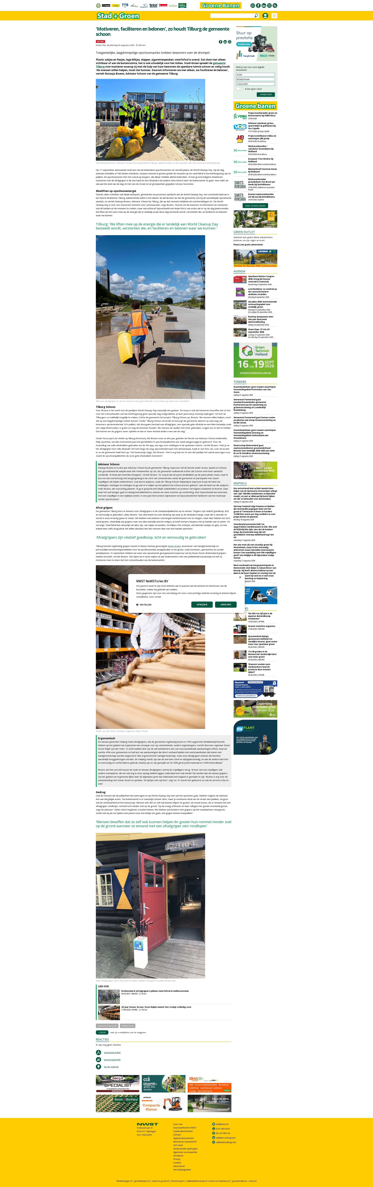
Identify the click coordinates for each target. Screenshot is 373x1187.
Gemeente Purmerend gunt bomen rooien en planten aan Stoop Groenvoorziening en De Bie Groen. (255, 420)
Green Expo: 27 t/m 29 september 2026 (258, 330)
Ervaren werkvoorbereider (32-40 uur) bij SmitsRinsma (261, 195)
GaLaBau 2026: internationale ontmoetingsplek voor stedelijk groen (262, 304)
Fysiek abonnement (183, 1131)
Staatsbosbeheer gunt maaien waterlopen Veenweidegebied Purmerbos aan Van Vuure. (255, 389)
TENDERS (240, 382)
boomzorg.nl (177, 1180)
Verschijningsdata (182, 1169)
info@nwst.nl (222, 1124)
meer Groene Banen (255, 205)
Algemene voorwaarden (185, 1152)
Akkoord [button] (226, 604)
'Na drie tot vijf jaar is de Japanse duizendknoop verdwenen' (260, 616)
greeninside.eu (239, 1180)
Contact (177, 1134)
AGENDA (239, 271)
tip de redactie (111, 1066)
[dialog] (186, 593)
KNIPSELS (240, 483)
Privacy (177, 1159)
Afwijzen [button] (202, 604)
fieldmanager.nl (124, 1180)
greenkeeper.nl (141, 1180)
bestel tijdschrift (112, 1059)
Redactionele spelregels (185, 1148)
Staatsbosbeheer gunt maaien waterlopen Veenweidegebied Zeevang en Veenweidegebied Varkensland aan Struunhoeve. (255, 434)
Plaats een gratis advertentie (248, 244)
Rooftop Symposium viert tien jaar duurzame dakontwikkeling (260, 319)
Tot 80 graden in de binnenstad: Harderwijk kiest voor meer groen (262, 654)
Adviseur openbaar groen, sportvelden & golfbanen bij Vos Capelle (262, 126)
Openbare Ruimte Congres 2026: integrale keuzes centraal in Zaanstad (261, 279)
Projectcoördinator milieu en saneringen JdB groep (262, 137)
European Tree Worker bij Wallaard (260, 160)
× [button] (240, 577)
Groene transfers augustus (261, 626)
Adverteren (179, 1166)
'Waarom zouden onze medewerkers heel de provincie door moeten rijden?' (259, 668)
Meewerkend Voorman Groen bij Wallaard (262, 170)
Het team (178, 1145)
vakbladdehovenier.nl (196, 1180)
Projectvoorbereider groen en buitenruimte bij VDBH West (262, 114)
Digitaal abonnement (183, 1138)
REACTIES (102, 1039)
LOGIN (102, 1032)
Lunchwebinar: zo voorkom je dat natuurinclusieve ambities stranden (262, 292)
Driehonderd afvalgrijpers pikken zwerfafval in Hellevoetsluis (155, 990)
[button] (143, 604)
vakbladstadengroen (226, 1142)
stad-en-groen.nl (160, 1180)
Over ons (178, 1124)
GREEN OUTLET (244, 232)
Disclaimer (178, 1155)
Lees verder (155, 596)
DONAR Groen (127, 1026)
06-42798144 (223, 1133)
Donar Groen (174, 546)
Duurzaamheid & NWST (185, 1127)
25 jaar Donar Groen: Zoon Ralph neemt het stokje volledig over (156, 1006)
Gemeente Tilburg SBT (107, 1026)
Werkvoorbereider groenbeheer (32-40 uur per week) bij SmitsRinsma (261, 182)
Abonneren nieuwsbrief (184, 1141)
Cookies (177, 1162)
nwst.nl (252, 1180)
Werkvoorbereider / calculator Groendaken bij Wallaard (260, 149)
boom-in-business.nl (220, 1180)
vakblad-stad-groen (226, 1137)
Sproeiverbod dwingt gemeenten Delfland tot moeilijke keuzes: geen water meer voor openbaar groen (262, 640)
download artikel (112, 1052)
